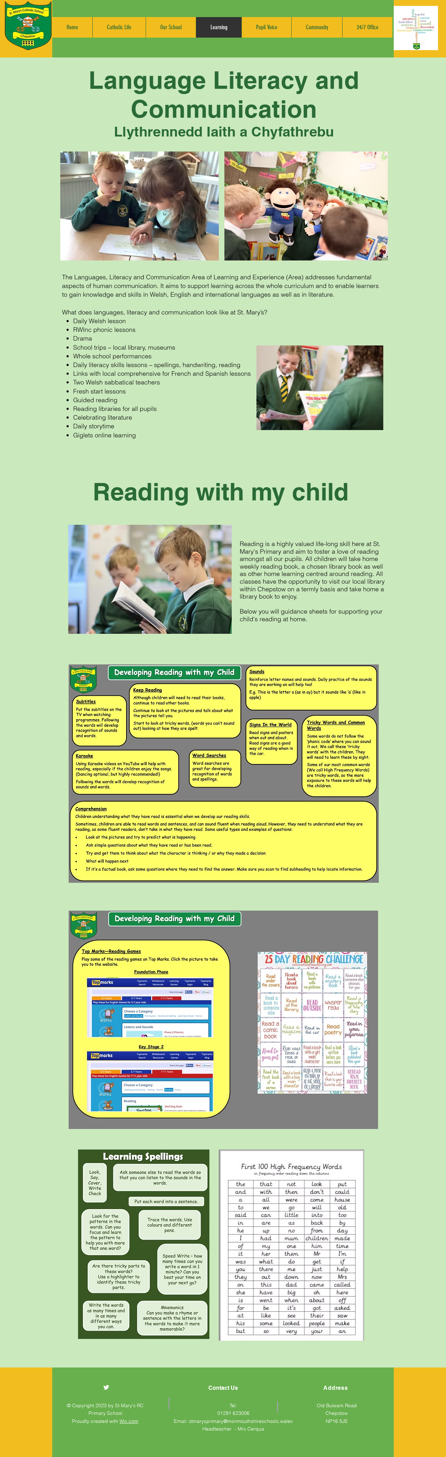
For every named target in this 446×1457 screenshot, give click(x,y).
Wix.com (129, 1421)
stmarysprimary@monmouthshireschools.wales (241, 1421)
